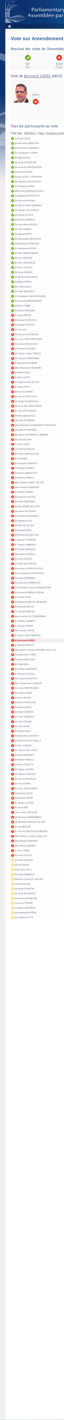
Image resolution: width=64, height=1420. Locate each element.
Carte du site (10, 1)
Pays (41, 133)
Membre (29, 133)
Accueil (9, 26)
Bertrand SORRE (37, 75)
